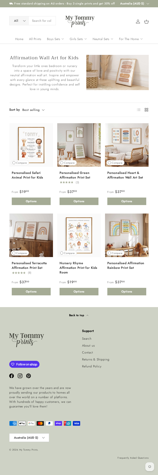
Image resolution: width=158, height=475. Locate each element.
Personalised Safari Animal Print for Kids (27, 175)
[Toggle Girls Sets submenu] (85, 39)
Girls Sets (76, 39)
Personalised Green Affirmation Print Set (75, 175)
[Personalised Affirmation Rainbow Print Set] (127, 235)
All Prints (35, 39)
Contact (87, 352)
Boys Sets (53, 39)
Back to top (77, 315)
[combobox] (32, 20)
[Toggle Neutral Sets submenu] (112, 39)
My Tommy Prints (28, 450)
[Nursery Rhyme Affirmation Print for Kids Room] (79, 235)
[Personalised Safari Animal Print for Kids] (31, 145)
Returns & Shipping (95, 359)
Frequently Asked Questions (133, 458)
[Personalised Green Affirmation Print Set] (79, 145)
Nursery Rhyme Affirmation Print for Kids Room (78, 268)
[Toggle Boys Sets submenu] (62, 39)
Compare (21, 163)
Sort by (14, 109)
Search (87, 338)
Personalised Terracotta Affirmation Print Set (29, 265)
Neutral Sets (101, 39)
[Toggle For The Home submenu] (141, 39)
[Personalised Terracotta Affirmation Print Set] (31, 235)
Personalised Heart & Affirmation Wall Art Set (125, 175)
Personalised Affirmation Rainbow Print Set (125, 265)
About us (88, 345)
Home (19, 39)
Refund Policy (91, 366)
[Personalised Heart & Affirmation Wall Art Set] (127, 145)
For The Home (129, 39)
